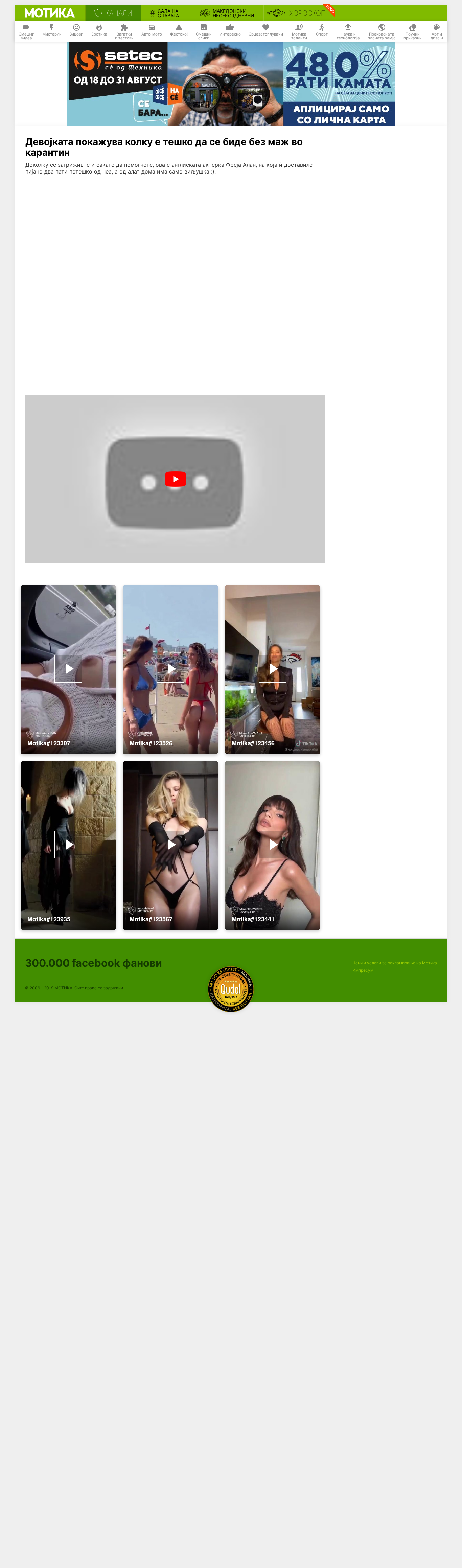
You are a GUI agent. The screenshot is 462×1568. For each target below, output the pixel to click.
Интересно (230, 34)
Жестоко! (179, 34)
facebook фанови (93, 962)
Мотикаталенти (299, 36)
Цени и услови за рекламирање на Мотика (394, 962)
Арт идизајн (437, 36)
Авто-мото (151, 34)
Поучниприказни (412, 36)
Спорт (322, 34)
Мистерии (52, 34)
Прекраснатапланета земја (382, 36)
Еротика (99, 34)
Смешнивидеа (26, 36)
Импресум (362, 970)
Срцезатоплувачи (266, 34)
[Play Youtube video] (175, 479)
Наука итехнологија (348, 36)
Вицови (76, 34)
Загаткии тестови (124, 36)
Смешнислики (204, 36)
